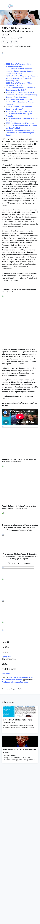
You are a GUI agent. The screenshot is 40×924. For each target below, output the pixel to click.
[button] (3, 6)
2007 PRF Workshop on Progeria (19, 111)
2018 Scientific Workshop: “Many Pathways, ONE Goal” (19, 84)
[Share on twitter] (11, 42)
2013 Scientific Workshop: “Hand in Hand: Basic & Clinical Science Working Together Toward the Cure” (21, 94)
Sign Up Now (6, 657)
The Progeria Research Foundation (15, 682)
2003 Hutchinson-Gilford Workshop (20, 123)
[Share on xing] (16, 42)
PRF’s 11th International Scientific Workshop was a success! (19, 678)
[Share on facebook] (3, 42)
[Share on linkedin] (7, 42)
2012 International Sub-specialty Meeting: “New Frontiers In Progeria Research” (20, 101)
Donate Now (6, 673)
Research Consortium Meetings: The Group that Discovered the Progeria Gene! (20, 132)
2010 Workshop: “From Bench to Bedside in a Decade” (19, 107)
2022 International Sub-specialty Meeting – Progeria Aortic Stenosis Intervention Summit (19, 71)
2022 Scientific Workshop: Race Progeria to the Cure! (18, 65)
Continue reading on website (12, 689)
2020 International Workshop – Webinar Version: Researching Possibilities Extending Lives (22, 78)
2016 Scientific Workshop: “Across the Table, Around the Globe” (21, 89)
